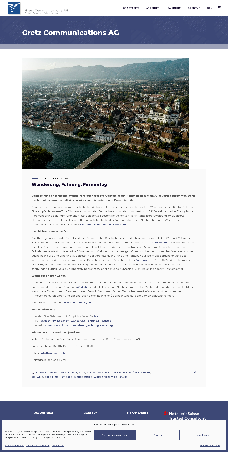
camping (54, 372)
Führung (141, 260)
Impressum (58, 445)
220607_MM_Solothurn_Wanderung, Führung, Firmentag (76, 321)
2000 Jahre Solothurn (157, 242)
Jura (82, 372)
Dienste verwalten (210, 445)
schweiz (37, 377)
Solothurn (60, 178)
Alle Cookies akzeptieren (115, 435)
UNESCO (67, 377)
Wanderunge (83, 377)
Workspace (119, 377)
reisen (145, 372)
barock (41, 372)
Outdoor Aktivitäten (124, 372)
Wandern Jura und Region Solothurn (102, 224)
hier (96, 316)
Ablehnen (159, 435)
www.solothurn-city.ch (76, 302)
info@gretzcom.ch (53, 353)
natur (102, 372)
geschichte (69, 372)
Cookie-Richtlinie (14, 445)
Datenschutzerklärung (38, 445)
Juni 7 (45, 178)
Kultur (92, 372)
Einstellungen (202, 435)
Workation (83, 287)
